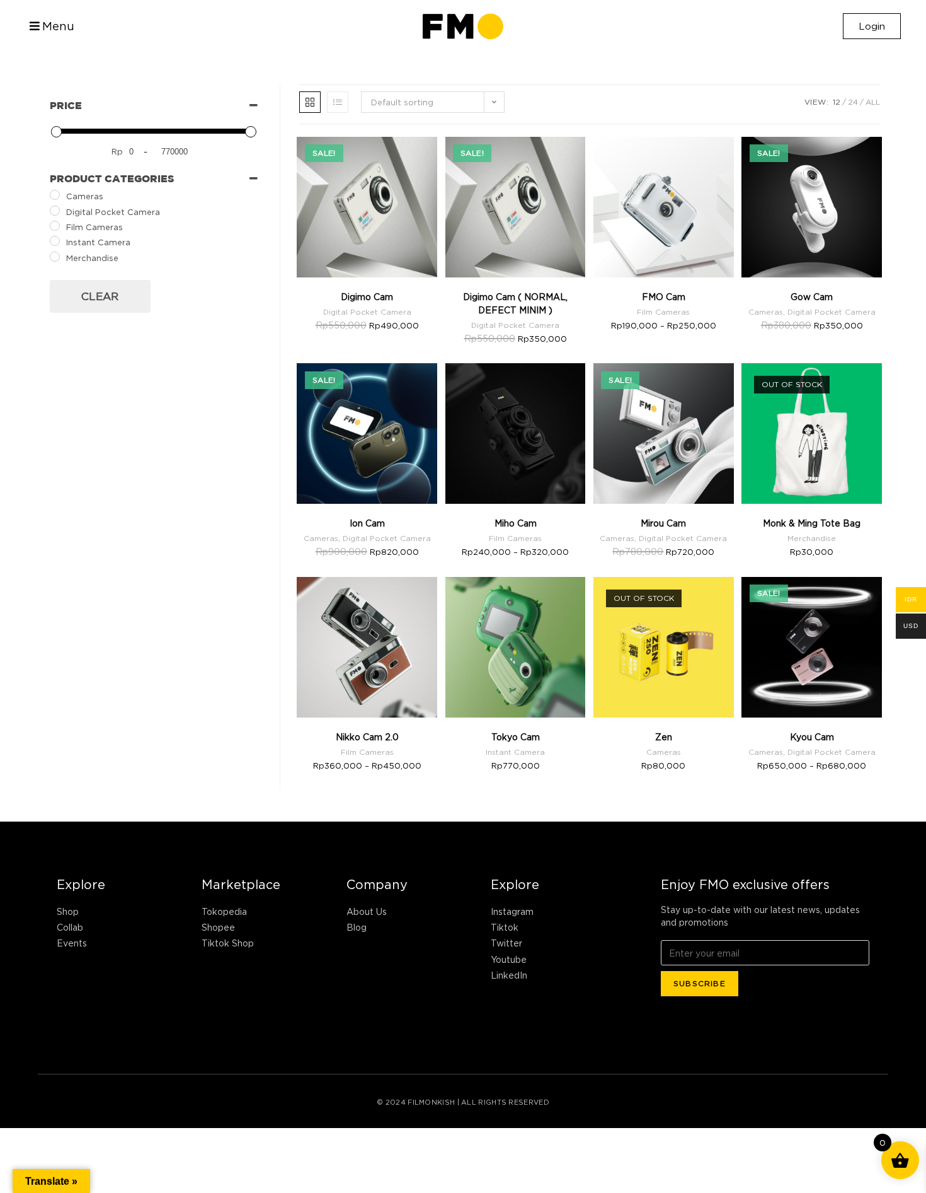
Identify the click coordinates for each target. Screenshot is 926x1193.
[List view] (337, 102)
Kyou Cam (812, 737)
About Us (366, 911)
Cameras (765, 312)
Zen (663, 737)
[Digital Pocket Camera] (55, 211)
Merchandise (811, 538)
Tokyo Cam (515, 737)
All (873, 102)
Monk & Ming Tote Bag (811, 523)
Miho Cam (515, 523)
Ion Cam (367, 523)
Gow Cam (812, 296)
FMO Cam (663, 296)
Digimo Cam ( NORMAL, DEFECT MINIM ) (515, 303)
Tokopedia (224, 911)
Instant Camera (515, 752)
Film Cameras (663, 312)
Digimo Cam (367, 296)
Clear (99, 296)
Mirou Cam (663, 523)
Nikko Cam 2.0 (367, 737)
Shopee (218, 927)
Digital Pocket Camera (367, 312)
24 (853, 102)
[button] (50, 26)
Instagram (512, 911)
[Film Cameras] (55, 226)
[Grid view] (310, 102)
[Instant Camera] (55, 241)
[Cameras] (55, 195)
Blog (356, 927)
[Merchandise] (55, 257)
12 (836, 102)
